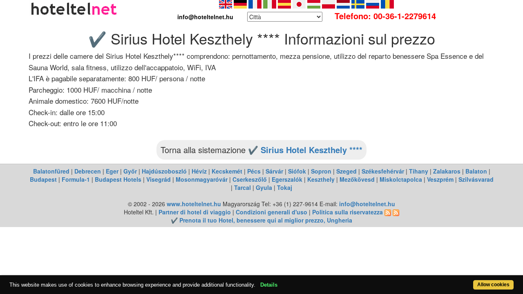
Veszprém (440, 179)
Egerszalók (287, 179)
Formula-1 (76, 179)
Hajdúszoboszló (164, 171)
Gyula (264, 187)
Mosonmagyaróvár (202, 179)
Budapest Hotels (118, 179)
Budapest (43, 179)
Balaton (476, 171)
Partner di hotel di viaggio (195, 212)
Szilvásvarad (476, 179)
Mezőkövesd (357, 179)
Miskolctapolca (401, 179)
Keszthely (321, 179)
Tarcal (242, 187)
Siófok (297, 171)
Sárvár (274, 171)
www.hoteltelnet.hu (194, 204)
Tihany (418, 171)
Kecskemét (227, 171)
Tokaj (284, 187)
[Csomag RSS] (396, 212)
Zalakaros (446, 171)
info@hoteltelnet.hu (367, 204)
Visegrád (158, 179)
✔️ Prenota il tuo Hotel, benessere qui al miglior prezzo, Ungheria (261, 220)
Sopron (321, 171)
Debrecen (87, 171)
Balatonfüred (51, 171)
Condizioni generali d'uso (271, 212)
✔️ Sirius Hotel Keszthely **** (305, 150)
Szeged (346, 171)
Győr (130, 171)
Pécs (254, 171)
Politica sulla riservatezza (347, 212)
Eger (112, 171)
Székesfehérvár (383, 171)
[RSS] (387, 212)
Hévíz (199, 171)
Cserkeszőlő (249, 179)
